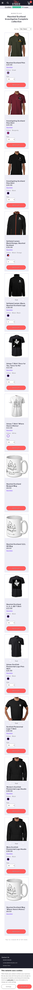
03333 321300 (7, 960)
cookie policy (10, 980)
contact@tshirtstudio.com (10, 962)
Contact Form (6, 965)
